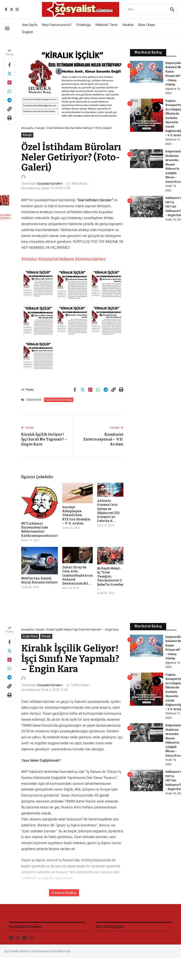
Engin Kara (30, 636)
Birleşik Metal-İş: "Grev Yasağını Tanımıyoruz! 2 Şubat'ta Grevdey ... (110, 578)
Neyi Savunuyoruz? (57, 25)
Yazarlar (128, 25)
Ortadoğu (83, 25)
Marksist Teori (106, 25)
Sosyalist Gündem (49, 183)
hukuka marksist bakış (58, 399)
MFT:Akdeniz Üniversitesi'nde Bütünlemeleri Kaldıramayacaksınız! (39, 530)
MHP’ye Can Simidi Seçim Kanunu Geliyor (39, 580)
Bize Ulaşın (146, 25)
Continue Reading (64, 893)
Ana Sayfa (29, 25)
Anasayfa (27, 128)
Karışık (40, 128)
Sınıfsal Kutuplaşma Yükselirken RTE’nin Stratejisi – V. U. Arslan (76, 515)
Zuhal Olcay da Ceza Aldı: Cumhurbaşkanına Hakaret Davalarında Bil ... (77, 575)
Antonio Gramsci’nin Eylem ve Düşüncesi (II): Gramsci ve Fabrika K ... (108, 511)
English (27, 32)
